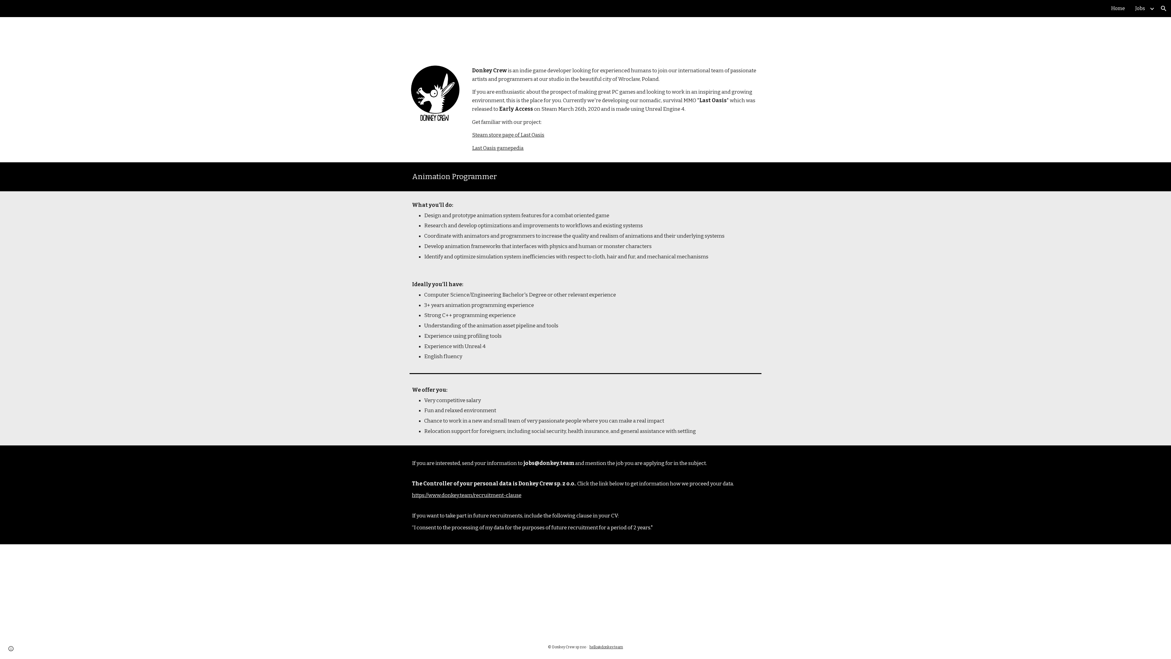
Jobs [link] (1140, 8)
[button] (1163, 8)
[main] (615, 109)
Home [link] (1118, 8)
